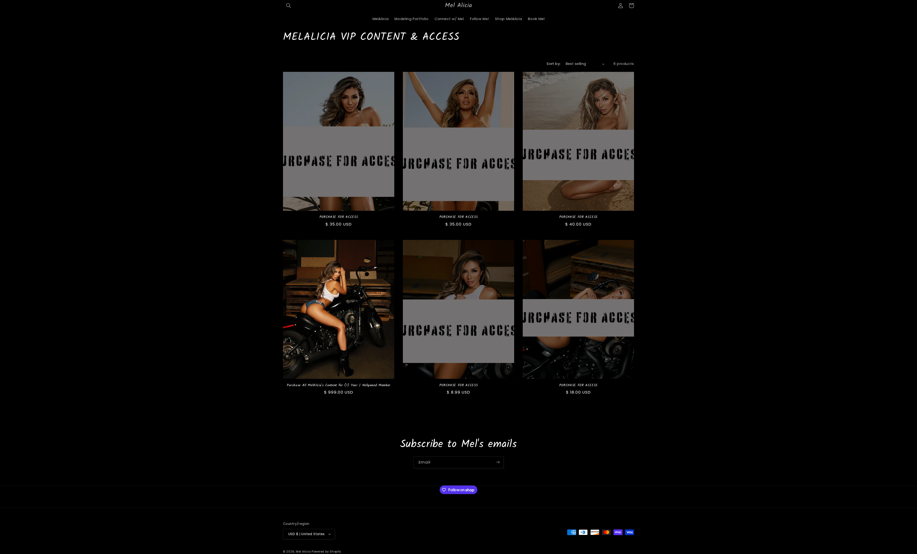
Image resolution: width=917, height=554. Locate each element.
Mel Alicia (303, 551)
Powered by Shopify (326, 551)
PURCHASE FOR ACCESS (339, 217)
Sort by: (553, 63)
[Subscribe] (497, 462)
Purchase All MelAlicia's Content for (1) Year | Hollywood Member (338, 385)
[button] (288, 5)
